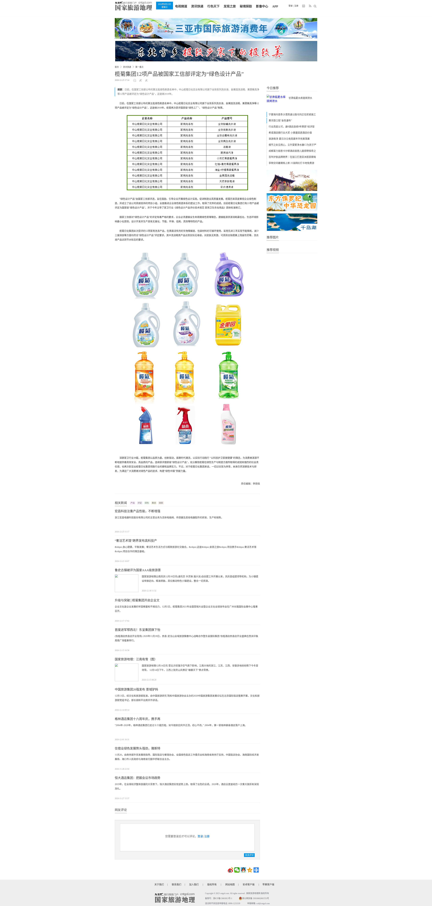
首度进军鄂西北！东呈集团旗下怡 (137, 630)
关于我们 (159, 884)
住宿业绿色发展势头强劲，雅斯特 (137, 748)
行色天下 (213, 6)
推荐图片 (273, 237)
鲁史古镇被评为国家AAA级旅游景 (138, 570)
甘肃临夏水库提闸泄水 (300, 98)
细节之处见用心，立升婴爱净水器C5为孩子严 (292, 145)
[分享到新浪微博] (230, 870)
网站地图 (230, 884)
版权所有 (212, 884)
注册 (296, 6)
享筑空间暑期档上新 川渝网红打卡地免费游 (291, 163)
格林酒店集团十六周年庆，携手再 (137, 719)
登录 (291, 6)
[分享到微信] (237, 870)
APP (275, 6)
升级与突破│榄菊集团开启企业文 (137, 600)
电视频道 (181, 6)
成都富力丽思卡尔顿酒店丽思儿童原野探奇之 (292, 151)
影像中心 (262, 6)
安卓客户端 (248, 884)
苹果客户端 (268, 884)
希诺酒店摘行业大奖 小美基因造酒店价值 (290, 132)
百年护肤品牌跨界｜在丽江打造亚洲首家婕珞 (292, 157)
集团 (154, 503)
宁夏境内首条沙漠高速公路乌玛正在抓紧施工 (292, 114)
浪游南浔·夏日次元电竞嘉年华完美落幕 (289, 138)
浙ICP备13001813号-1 (222, 898)
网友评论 (121, 810)
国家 (161, 503)
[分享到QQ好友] (243, 870)
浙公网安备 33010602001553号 (255, 898)
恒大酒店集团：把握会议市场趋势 (137, 778)
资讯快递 (197, 6)
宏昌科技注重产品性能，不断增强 (137, 511)
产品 (133, 503)
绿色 (147, 503)
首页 (117, 67)
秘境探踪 (246, 6)
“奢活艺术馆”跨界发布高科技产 (136, 540)
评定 (140, 503)
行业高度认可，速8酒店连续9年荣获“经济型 (292, 126)
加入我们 (194, 884)
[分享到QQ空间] (249, 870)
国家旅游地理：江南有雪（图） (136, 659)
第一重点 (139, 67)
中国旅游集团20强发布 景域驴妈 (136, 689)
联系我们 (176, 884)
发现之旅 (230, 6)
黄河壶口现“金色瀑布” (280, 120)
